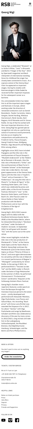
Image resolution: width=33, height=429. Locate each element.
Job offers (4, 400)
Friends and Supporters (9, 407)
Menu (30, 5)
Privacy (4, 405)
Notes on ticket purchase (10, 395)
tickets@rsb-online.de (9, 383)
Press (3, 398)
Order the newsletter (13, 356)
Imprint (4, 402)
